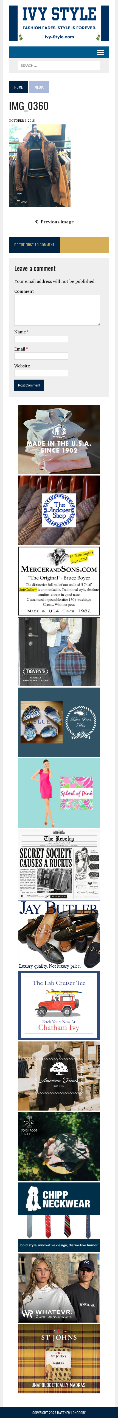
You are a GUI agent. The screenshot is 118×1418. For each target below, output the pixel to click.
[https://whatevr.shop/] (59, 1319)
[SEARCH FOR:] (59, 64)
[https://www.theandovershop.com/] (59, 541)
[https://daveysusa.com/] (59, 682)
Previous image (57, 222)
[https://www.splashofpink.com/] (59, 824)
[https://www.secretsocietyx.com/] (59, 895)
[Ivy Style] (59, 23)
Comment (24, 291)
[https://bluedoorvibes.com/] (59, 753)
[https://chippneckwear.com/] (59, 1248)
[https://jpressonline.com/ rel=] (59, 470)
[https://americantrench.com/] (59, 1107)
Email (20, 349)
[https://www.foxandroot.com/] (59, 1177)
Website (22, 366)
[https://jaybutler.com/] (59, 965)
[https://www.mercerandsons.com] (59, 612)
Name (20, 332)
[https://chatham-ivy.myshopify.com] (59, 1036)
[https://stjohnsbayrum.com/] (59, 1389)
